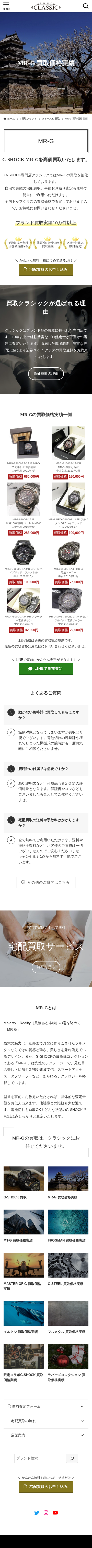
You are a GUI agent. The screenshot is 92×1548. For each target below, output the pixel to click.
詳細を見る (46, 967)
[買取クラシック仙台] (45, 6)
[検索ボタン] (86, 6)
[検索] (72, 1458)
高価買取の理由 (46, 373)
